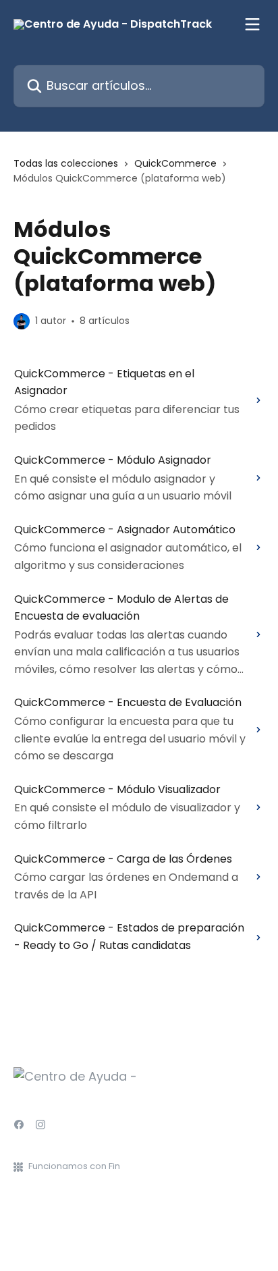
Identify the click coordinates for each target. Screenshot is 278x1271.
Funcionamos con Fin (74, 1166)
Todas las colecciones (65, 163)
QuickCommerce (175, 163)
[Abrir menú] (252, 24)
